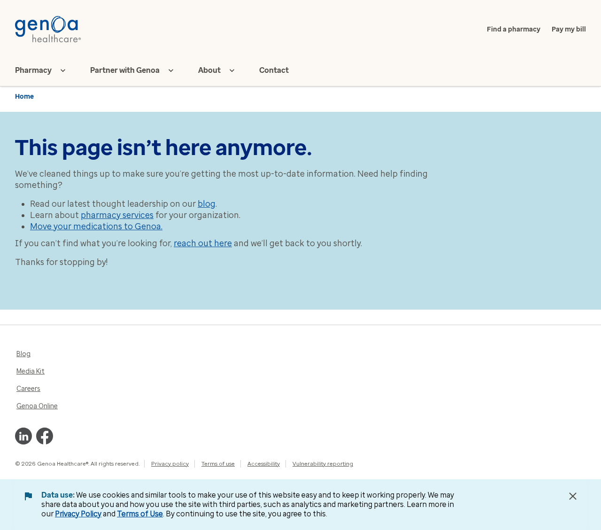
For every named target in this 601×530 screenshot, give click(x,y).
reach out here (203, 243)
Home (24, 97)
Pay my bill (569, 29)
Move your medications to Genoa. (96, 226)
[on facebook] (44, 436)
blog (207, 204)
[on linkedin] (23, 436)
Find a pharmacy (513, 29)
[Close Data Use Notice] (572, 496)
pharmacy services (117, 215)
